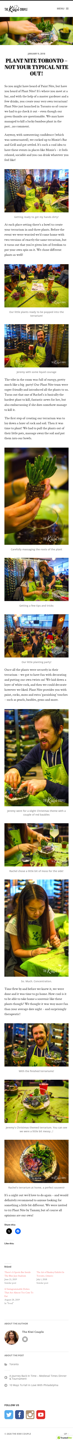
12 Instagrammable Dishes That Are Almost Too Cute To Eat (18, 1292)
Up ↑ (66, 1433)
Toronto (14, 1364)
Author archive (25, 1339)
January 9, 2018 (36, 53)
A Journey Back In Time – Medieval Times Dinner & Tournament (38, 1377)
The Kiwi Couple (33, 1332)
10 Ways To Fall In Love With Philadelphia (33, 1385)
